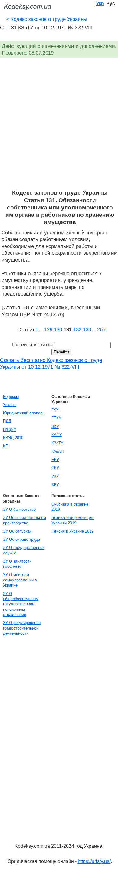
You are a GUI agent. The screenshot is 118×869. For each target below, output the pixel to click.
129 (48, 329)
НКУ (55, 459)
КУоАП (57, 451)
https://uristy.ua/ (94, 861)
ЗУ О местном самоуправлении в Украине (20, 580)
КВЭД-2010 (13, 438)
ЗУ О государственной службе (23, 550)
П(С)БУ (9, 429)
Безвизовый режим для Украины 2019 (72, 520)
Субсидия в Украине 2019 (69, 507)
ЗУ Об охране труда (21, 539)
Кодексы (11, 396)
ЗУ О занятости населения (17, 564)
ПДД (7, 421)
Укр (100, 3)
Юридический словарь (23, 413)
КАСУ (56, 435)
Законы (9, 405)
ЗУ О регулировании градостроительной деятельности (22, 628)
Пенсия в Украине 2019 (72, 531)
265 (101, 329)
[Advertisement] (59, 127)
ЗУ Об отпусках (17, 531)
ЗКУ (55, 426)
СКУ (55, 468)
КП (5, 446)
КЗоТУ (57, 443)
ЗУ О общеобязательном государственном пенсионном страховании (20, 604)
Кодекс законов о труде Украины (46, 19)
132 (77, 329)
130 (58, 329)
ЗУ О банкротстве (19, 509)
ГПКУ (56, 418)
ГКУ (54, 410)
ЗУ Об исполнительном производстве (24, 520)
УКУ (55, 476)
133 (87, 329)
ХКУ (55, 484)
